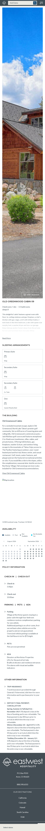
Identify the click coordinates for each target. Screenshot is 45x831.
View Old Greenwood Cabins (13, 473)
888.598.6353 (22, 784)
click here (28, 692)
